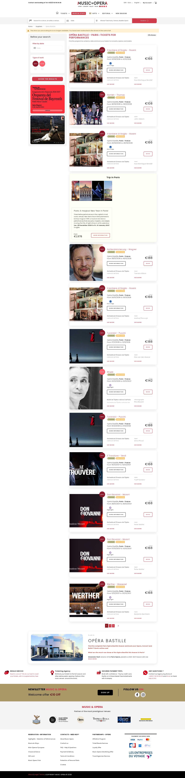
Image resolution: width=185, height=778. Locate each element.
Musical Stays (78, 13)
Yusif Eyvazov (139, 360)
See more (110, 84)
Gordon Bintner (140, 620)
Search (143, 21)
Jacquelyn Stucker (141, 530)
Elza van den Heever (142, 357)
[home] (92, 4)
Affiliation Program (99, 739)
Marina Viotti (139, 321)
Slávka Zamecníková (142, 527)
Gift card (31, 756)
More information (116, 70)
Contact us (64, 743)
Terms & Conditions (67, 756)
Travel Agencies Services (101, 756)
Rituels (110, 372)
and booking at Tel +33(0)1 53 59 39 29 (48, 3)
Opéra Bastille (112, 57)
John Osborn (139, 119)
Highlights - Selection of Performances (41, 739)
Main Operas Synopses (36, 747)
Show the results (47, 79)
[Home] (57, 13)
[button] (128, 3)
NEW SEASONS (121, 13)
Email (168, 676)
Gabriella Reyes (140, 446)
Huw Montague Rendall (143, 80)
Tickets (64, 13)
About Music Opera (67, 739)
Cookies (63, 765)
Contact (31, 3)
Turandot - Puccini (116, 333)
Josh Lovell (138, 324)
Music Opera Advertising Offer (102, 752)
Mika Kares (138, 279)
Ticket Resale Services (100, 743)
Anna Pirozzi (139, 441)
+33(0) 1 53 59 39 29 (156, 676)
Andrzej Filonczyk (141, 318)
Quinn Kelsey (139, 485)
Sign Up (105, 692)
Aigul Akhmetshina (141, 617)
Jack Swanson (139, 86)
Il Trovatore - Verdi (116, 455)
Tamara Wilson (140, 273)
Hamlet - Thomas (116, 95)
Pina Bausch (139, 402)
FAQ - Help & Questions (68, 747)
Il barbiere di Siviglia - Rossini (121, 50)
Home (30, 26)
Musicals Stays (33, 743)
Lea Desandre (139, 83)
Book (148, 70)
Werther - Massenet (117, 584)
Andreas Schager (141, 276)
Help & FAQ (152, 678)
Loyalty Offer (96, 747)
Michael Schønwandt (114, 124)
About (30, 774)
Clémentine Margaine (143, 125)
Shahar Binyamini (141, 408)
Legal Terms (39, 774)
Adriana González (141, 363)
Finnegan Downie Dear (115, 529)
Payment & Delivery (67, 752)
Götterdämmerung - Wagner (122, 249)
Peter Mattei (139, 524)
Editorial (106, 13)
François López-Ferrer (114, 169)
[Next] (118, 625)
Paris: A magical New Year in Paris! (91, 210)
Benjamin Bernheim (142, 614)
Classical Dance (34, 752)
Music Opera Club (34, 760)
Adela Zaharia (139, 122)
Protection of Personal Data (69, 760)
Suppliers (39, 26)
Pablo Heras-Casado (114, 278)
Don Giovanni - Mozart (118, 494)
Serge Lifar (138, 405)
